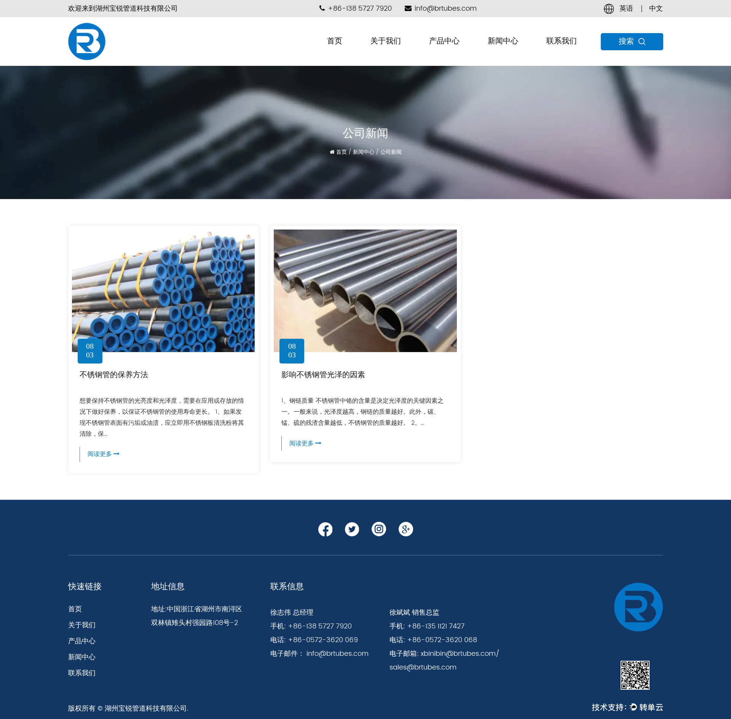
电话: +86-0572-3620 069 (314, 640)
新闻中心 (503, 41)
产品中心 (444, 41)
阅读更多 (100, 454)
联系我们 (561, 41)
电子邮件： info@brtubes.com (319, 653)
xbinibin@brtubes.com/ (460, 653)
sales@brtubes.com (422, 667)
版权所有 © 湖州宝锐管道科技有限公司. (128, 708)
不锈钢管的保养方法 (114, 374)
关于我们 (385, 41)
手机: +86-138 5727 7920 (311, 626)
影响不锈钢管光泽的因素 (323, 374)
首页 (334, 41)
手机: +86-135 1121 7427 (426, 626)
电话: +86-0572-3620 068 (433, 640)
